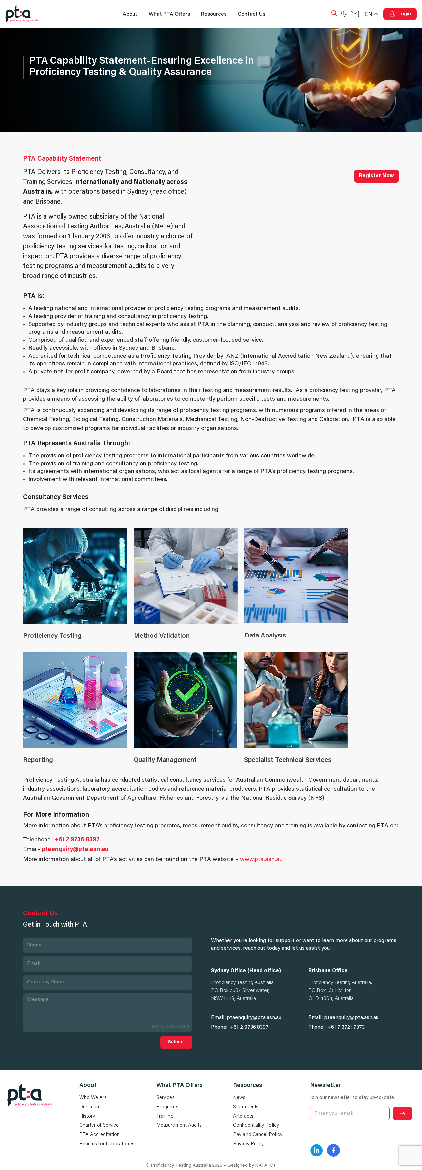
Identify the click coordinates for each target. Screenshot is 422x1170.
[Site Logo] (21, 14)
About (130, 14)
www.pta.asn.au (261, 860)
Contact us (251, 14)
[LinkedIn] (316, 1150)
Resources (213, 14)
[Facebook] (333, 1150)
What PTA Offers (169, 14)
